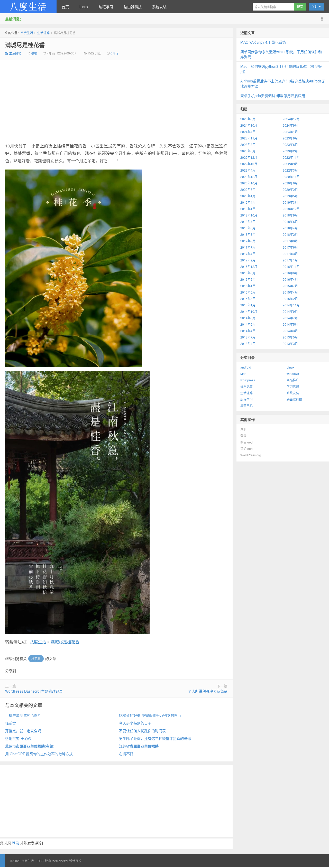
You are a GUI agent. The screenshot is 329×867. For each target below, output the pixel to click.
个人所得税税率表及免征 (207, 691)
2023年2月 (290, 151)
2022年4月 (247, 170)
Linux (83, 6)
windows (293, 373)
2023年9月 (290, 138)
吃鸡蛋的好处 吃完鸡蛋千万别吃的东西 (150, 715)
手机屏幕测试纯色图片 (23, 715)
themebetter (60, 861)
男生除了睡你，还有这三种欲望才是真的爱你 (155, 738)
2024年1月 (290, 131)
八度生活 (28, 6)
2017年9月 (247, 241)
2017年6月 (290, 247)
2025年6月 (247, 119)
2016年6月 (290, 273)
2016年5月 (247, 279)
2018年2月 (290, 234)
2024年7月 (247, 131)
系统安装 (159, 6)
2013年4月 (247, 343)
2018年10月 (248, 215)
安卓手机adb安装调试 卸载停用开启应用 (272, 95)
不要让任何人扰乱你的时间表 (142, 730)
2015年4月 (290, 292)
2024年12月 (291, 119)
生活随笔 (43, 33)
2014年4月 (247, 330)
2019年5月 (290, 196)
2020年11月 (291, 176)
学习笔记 (293, 386)
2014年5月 (290, 324)
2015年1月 (247, 305)
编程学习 (106, 6)
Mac (243, 373)
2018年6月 (290, 221)
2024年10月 (248, 125)
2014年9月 (290, 311)
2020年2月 (290, 189)
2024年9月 (290, 125)
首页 (65, 6)
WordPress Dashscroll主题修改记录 (34, 691)
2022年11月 (291, 157)
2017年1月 (290, 260)
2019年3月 (290, 202)
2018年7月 (247, 221)
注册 (243, 429)
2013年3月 (290, 343)
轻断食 (10, 722)
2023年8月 (247, 144)
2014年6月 (247, 324)
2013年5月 (290, 337)
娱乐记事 (246, 386)
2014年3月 (290, 330)
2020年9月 (290, 183)
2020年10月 (248, 183)
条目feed (246, 442)
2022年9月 (290, 164)
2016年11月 (291, 266)
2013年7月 (247, 337)
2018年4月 (290, 228)
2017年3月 (290, 253)
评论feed (246, 448)
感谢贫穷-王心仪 (18, 738)
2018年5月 (247, 228)
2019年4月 (247, 202)
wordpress (247, 380)
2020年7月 (247, 189)
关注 (315, 6)
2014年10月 (248, 311)
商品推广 (293, 380)
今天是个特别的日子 (135, 722)
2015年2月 (290, 298)
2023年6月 (290, 144)
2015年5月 (247, 292)
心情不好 (126, 753)
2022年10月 (248, 164)
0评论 (114, 53)
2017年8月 (290, 241)
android (245, 367)
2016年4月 (290, 279)
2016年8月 (247, 273)
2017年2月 (247, 260)
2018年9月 (290, 215)
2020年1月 (247, 196)
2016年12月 (248, 266)
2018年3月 (247, 234)
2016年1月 (247, 286)
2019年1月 (247, 208)
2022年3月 (290, 170)
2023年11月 (248, 138)
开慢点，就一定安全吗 (23, 730)
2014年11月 (291, 305)
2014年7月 (290, 318)
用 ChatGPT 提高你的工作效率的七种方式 (39, 753)
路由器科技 (133, 6)
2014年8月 (247, 318)
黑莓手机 (246, 405)
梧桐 (34, 53)
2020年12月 (248, 176)
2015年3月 (247, 298)
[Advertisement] (116, 101)
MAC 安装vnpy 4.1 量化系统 (263, 42)
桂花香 (36, 658)
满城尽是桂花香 (25, 45)
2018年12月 (291, 208)
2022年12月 (248, 157)
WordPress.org (250, 455)
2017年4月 (247, 253)
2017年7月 (247, 247)
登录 (15, 842)
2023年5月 (247, 151)
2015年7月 (290, 286)
